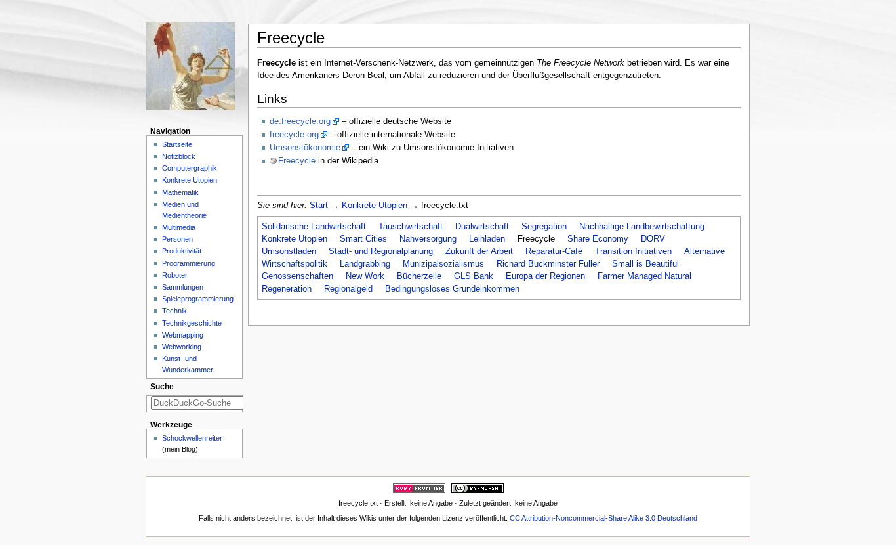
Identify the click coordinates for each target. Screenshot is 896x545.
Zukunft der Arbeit (479, 251)
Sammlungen (182, 287)
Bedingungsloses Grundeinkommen (452, 289)
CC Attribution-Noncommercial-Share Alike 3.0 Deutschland (603, 518)
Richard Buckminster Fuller (548, 264)
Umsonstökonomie (305, 147)
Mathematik (180, 192)
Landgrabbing (365, 264)
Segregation (544, 226)
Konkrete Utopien (374, 205)
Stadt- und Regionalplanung (381, 251)
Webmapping (182, 335)
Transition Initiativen (633, 251)
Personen (177, 239)
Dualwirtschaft (482, 226)
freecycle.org (294, 134)
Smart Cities (363, 239)
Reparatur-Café (553, 251)
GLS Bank (473, 276)
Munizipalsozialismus (443, 264)
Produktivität (181, 251)
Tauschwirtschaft (410, 226)
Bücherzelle (419, 276)
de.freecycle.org (300, 121)
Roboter (175, 275)
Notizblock (178, 156)
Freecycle (297, 160)
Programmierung (188, 263)
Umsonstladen (289, 251)
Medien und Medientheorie (184, 209)
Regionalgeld (348, 289)
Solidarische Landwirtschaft (314, 226)
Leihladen (487, 239)
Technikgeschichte (192, 323)
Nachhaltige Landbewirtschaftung (641, 226)
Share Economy (597, 239)
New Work (365, 276)
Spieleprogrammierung (198, 299)
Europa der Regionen (545, 276)
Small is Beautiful (645, 264)
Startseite (177, 144)
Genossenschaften (297, 276)
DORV (653, 239)
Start (319, 205)
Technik (174, 311)
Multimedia (178, 227)
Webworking (181, 347)
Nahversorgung (428, 239)
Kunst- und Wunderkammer (187, 364)
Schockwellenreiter (192, 438)
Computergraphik (189, 168)
